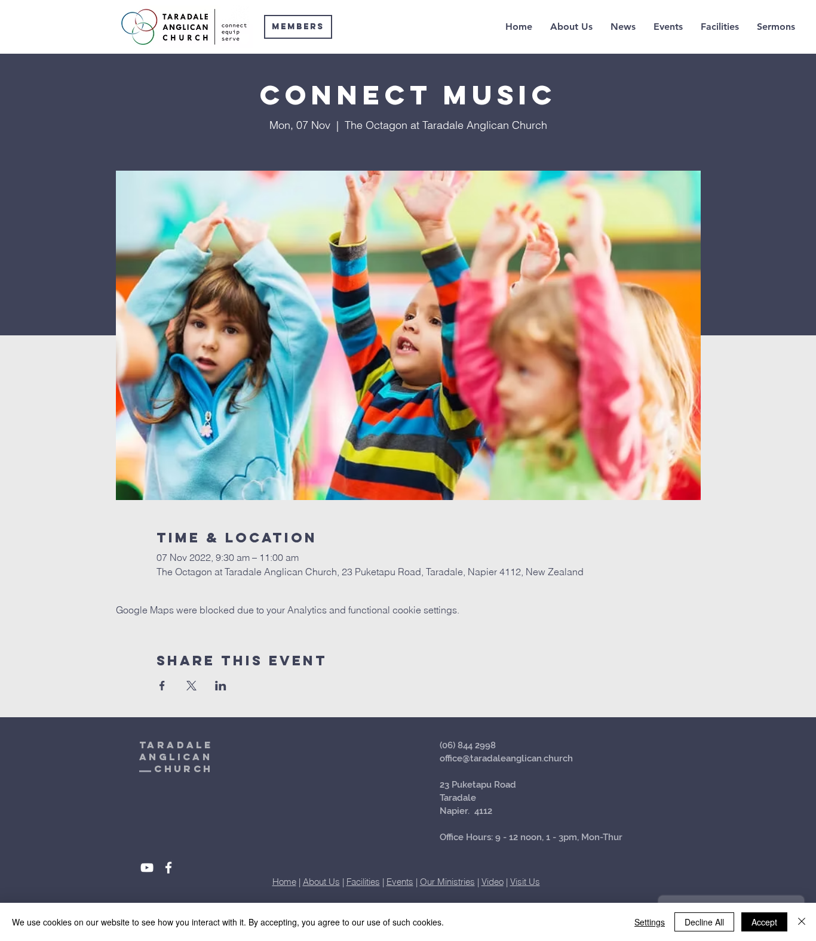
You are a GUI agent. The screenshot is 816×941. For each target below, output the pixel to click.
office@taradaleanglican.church (506, 758)
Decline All (704, 922)
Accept (764, 922)
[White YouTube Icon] (147, 867)
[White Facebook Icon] (168, 867)
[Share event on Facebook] (162, 685)
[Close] (801, 921)
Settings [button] (649, 922)
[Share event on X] (191, 685)
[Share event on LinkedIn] (220, 685)
